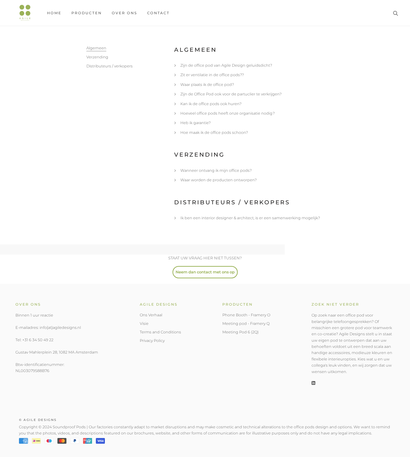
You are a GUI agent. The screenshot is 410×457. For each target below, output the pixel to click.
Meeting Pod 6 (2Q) (240, 332)
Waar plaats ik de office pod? (207, 84)
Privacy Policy (152, 340)
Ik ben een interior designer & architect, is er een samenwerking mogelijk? (250, 218)
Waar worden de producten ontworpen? (218, 180)
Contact (158, 13)
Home (54, 13)
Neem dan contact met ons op (205, 272)
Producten (86, 13)
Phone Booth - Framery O (246, 315)
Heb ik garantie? (195, 123)
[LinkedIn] (313, 383)
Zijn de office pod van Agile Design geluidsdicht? (226, 65)
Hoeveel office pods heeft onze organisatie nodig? (227, 113)
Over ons (124, 13)
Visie (144, 323)
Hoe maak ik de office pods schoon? (214, 132)
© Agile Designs (38, 420)
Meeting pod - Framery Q (246, 323)
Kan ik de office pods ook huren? (211, 104)
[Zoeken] (395, 12)
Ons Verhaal (151, 315)
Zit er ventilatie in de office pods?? (212, 75)
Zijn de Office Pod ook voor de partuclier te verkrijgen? (231, 94)
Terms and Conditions (160, 332)
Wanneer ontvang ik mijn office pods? (216, 170)
